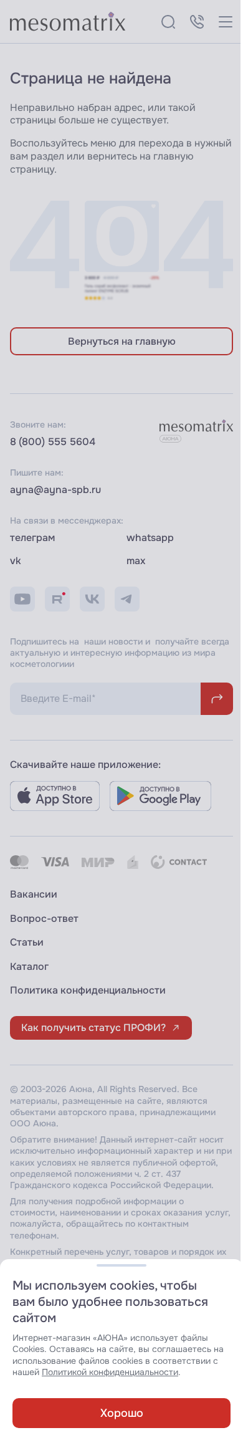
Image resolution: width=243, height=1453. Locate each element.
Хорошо (121, 1413)
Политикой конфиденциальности (110, 1372)
